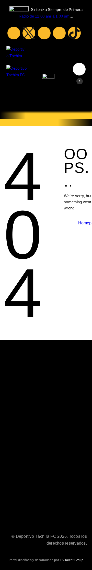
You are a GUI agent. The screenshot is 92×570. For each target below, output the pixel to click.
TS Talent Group (71, 560)
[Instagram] (59, 33)
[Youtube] (44, 33)
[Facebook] (13, 33)
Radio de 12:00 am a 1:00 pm (44, 16)
